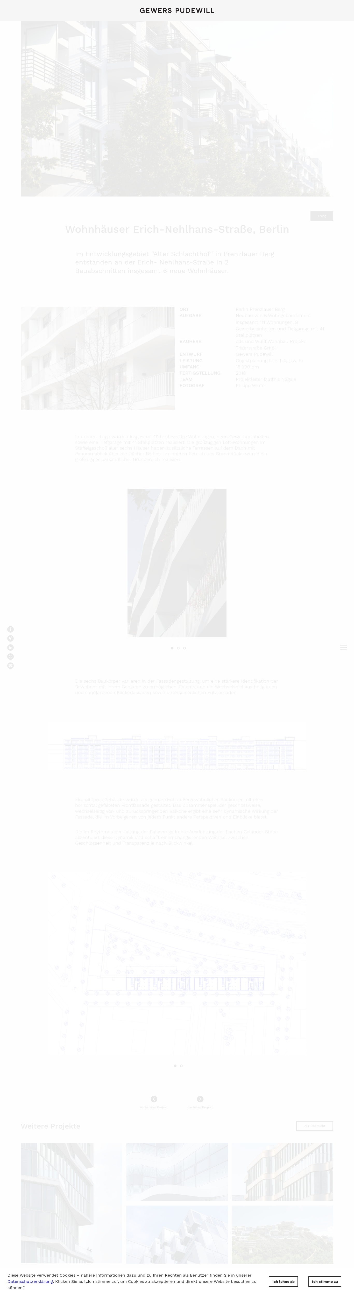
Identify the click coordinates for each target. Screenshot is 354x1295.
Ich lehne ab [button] (283, 1281)
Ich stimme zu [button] (325, 1281)
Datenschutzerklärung (30, 1281)
